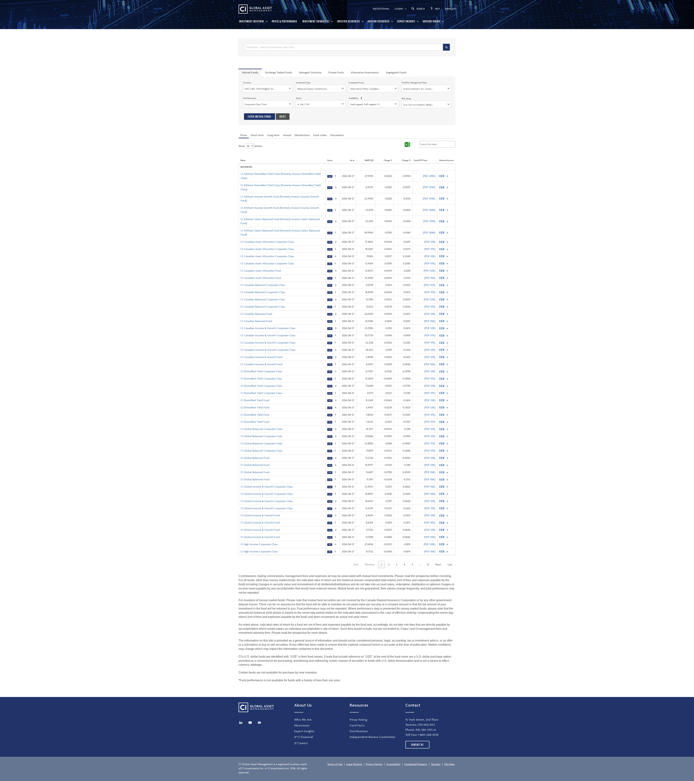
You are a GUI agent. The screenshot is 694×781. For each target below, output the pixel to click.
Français (450, 8)
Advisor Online (431, 21)
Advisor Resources (379, 21)
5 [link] (412, 564)
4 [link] (404, 564)
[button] (361, 98)
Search (420, 8)
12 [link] (428, 564)
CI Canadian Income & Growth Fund (261, 357)
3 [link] (396, 564)
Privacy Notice (374, 764)
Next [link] (438, 564)
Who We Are (303, 719)
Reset (283, 117)
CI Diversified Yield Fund (255, 400)
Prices (243, 135)
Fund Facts (357, 725)
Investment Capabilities (316, 21)
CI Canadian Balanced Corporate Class (263, 285)
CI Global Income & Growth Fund (260, 515)
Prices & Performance (284, 21)
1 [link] (381, 564)
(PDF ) (429, 176)
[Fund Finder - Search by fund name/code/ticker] (446, 47)
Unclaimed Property (415, 764)
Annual (287, 135)
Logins (399, 8)
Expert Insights (406, 21)
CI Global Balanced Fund (255, 458)
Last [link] (450, 564)
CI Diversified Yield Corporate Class (261, 371)
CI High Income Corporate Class (259, 544)
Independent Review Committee (372, 737)
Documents (337, 135)
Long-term (273, 135)
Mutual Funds (250, 72)
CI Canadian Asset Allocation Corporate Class (267, 241)
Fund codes (320, 135)
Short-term (257, 135)
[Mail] (259, 722)
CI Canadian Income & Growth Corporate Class (268, 328)
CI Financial (305, 737)
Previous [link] (369, 564)
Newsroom (302, 725)
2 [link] (388, 564)
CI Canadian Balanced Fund (256, 314)
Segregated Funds (396, 72)
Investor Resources (348, 21)
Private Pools (336, 72)
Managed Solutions (310, 72)
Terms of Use (334, 764)
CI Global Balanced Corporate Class (261, 429)
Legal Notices (354, 764)
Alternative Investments (365, 72)
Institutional (381, 8)
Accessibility (393, 764)
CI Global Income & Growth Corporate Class (267, 486)
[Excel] (407, 144)
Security (435, 764)
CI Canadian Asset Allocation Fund (261, 270)
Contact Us (417, 745)
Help (437, 8)
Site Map (449, 764)
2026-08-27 (348, 176)
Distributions (302, 135)
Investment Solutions (251, 21)
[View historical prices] (444, 176)
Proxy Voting (358, 719)
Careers (302, 743)
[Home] (255, 9)
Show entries (250, 145)
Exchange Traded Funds (278, 72)
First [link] (356, 564)
